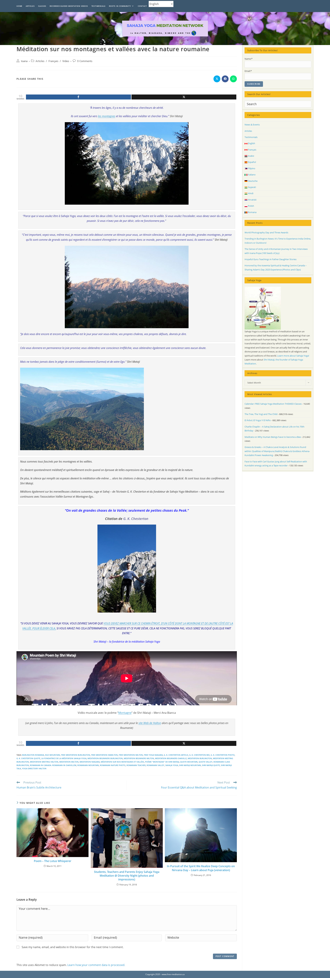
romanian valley (155, 765)
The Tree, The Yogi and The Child (261, 414)
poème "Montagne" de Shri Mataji (162, 761)
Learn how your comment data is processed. (96, 965)
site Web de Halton (150, 723)
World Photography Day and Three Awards (266, 232)
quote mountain (189, 761)
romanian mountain (88, 765)
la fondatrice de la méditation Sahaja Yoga (63, 758)
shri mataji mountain (190, 765)
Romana (251, 212)
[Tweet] (183, 97)
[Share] (78, 97)
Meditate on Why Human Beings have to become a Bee (273, 436)
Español (251, 162)
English (251, 143)
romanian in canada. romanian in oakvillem (53, 765)
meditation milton (69, 761)
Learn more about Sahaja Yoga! (293, 355)
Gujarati (251, 187)
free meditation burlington (75, 755)
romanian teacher (136, 765)
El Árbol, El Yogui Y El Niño (258, 420)
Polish (250, 205)
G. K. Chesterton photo (223, 755)
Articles (40, 61)
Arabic (250, 155)
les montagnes (106, 116)
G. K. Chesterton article (176, 755)
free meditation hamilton (104, 755)
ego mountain (52, 755)
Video (65, 61)
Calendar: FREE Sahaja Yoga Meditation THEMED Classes (273, 403)
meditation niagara (90, 761)
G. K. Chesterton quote (28, 758)
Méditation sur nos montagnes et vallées (122, 761)
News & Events (252, 124)
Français (53, 61)
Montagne (124, 713)
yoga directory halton (34, 768)
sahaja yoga (171, 765)
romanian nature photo (112, 765)
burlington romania (33, 755)
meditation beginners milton (139, 758)
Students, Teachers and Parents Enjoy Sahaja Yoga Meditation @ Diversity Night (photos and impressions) (126, 875)
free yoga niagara (153, 755)
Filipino (251, 168)
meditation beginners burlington (105, 758)
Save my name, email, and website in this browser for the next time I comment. (73, 947)
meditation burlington (200, 758)
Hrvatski (251, 199)
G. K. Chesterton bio (199, 755)
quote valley (205, 761)
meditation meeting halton (44, 761)
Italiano (251, 174)
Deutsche (252, 180)
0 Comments (84, 61)
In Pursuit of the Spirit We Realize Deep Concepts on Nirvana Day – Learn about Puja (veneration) (201, 868)
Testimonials (251, 137)
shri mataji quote (211, 765)
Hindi (250, 193)
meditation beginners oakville (171, 758)
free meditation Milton (131, 755)
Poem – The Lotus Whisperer (52, 861)
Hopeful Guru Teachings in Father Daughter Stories (270, 259)
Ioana (24, 61)
